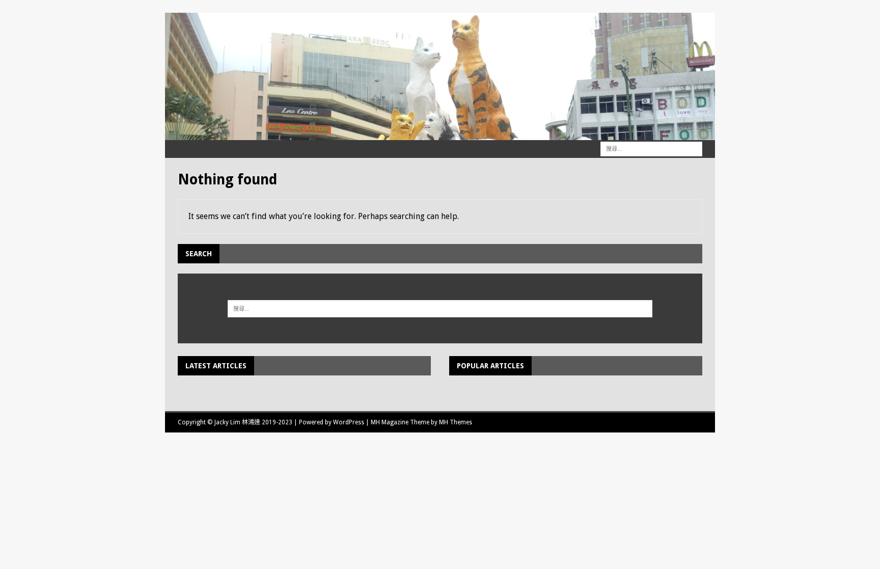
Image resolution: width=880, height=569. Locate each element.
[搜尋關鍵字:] (651, 148)
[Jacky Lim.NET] (440, 134)
